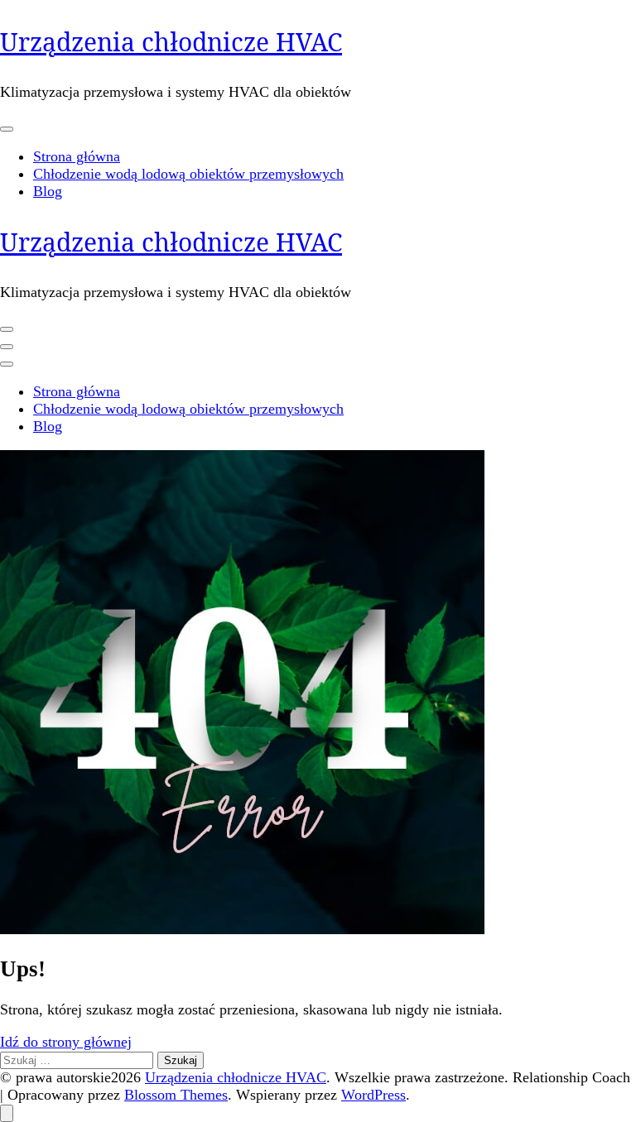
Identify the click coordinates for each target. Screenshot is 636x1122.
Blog (47, 191)
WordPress (373, 1094)
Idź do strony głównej (66, 1041)
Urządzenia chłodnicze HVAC (171, 42)
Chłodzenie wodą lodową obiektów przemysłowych (188, 173)
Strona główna (76, 156)
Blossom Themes (176, 1094)
